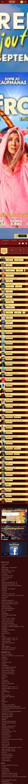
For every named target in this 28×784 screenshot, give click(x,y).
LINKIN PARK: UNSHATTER (8, 643)
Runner (3, 678)
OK (4, 517)
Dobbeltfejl (4, 628)
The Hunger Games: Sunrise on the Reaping (12, 739)
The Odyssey (5, 574)
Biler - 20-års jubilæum (7, 610)
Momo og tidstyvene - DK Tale (9, 731)
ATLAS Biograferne (12, 2)
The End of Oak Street (7, 577)
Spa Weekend (5, 613)
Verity (3, 703)
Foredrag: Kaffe (5, 729)
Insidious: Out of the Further (8, 593)
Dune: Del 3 (4, 752)
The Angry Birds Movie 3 (7, 755)
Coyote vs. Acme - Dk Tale (8, 620)
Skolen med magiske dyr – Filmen (10, 602)
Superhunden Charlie (6, 607)
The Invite (4, 592)
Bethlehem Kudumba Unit (8, 600)
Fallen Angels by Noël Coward (9, 648)
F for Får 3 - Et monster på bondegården (11, 711)
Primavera (4, 616)
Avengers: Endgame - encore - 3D (10, 639)
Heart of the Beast (6, 641)
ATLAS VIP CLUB (6, 771)
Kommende (14, 240)
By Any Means (5, 597)
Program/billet (5, 240)
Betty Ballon (4, 701)
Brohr (3, 634)
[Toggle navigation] (25, 2)
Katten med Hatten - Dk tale (8, 749)
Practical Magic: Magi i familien (9, 615)
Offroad (3, 636)
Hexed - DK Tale (5, 742)
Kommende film (5, 770)
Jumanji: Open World (6, 757)
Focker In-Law (5, 741)
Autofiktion (4, 590)
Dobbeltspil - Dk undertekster (8, 589)
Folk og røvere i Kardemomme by (10, 603)
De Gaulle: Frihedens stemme (9, 726)
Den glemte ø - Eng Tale (7, 714)
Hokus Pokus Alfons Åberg (8, 608)
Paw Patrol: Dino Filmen (7, 575)
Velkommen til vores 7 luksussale (10, 775)
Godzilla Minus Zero (6, 732)
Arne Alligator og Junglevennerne (9, 625)
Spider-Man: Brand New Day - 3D (9, 584)
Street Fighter (5, 718)
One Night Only (5, 579)
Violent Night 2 (5, 746)
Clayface (4, 724)
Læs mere (22, 235)
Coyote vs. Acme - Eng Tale (8, 618)
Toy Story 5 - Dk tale (6, 572)
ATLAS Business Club (7, 783)
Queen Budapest (6, 646)
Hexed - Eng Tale (6, 744)
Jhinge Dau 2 (5, 685)
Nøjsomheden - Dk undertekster (9, 567)
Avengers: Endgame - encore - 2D (10, 638)
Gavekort (21, 240)
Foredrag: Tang (5, 737)
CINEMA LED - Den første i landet (9, 773)
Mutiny (3, 580)
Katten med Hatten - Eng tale (8, 750)
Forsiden (4, 766)
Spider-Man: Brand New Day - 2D (9, 582)
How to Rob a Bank (6, 736)
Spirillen (3, 566)
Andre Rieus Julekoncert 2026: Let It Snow (12, 747)
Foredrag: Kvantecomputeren (9, 721)
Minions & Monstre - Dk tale (8, 571)
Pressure (4, 611)
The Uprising (4, 631)
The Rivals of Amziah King (8, 623)
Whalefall (4, 719)
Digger (3, 644)
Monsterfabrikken (6, 633)
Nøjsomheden (5, 569)
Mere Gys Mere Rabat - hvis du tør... (10, 765)
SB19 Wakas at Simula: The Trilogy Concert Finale (13, 708)
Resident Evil (5, 677)
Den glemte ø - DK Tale (7, 713)
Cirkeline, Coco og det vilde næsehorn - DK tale (13, 626)
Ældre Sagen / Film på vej (8, 649)
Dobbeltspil (4, 587)
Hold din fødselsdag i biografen (9, 780)
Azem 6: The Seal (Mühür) (8, 683)
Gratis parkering (5, 781)
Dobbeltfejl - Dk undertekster (8, 630)
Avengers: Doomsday (7, 754)
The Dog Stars (5, 564)
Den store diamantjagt (7, 716)
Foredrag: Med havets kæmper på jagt (11, 706)
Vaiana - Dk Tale (5, 605)
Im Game (4, 598)
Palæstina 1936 (5, 682)
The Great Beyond (6, 760)
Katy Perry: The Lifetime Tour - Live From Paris (13, 595)
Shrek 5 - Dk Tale (6, 759)
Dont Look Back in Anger (7, 621)
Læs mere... (6, 537)
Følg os (5, 554)
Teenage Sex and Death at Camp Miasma (11, 585)
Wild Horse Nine (5, 734)
